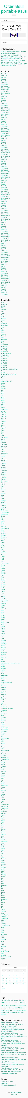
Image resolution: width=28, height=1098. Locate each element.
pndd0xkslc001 (5, 750)
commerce (4, 469)
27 (13, 983)
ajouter (3, 322)
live (2, 637)
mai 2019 (3, 226)
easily (2, 521)
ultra (2, 913)
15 (20, 978)
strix (2, 855)
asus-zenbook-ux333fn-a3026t (9, 369)
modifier (3, 665)
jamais (3, 619)
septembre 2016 (5, 282)
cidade (3, 456)
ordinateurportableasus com (9, 1073)
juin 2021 (3, 182)
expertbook (4, 537)
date (2, 497)
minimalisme (4, 658)
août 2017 (3, 263)
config (3, 476)
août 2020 (3, 200)
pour (2, 770)
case (2, 432)
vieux (2, 936)
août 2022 (3, 158)
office (12, 1007)
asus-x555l (4, 362)
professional (4, 785)
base (2, 385)
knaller (3, 626)
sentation (3, 834)
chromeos (4, 455)
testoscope (4, 885)
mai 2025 (3, 100)
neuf (2, 684)
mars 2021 (4, 187)
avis (2, 379)
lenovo (3, 633)
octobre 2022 (4, 154)
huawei (3, 596)
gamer (3, 567)
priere (2, 778)
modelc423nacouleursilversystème (10, 663)
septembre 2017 (5, 261)
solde (2, 843)
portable (3, 755)
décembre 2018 (5, 235)
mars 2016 (4, 292)
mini (2, 656)
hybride (3, 598)
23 (23, 981)
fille (2, 544)
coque (3, 484)
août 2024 (3, 116)
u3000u (3, 909)
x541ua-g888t (5, 951)
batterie (3, 386)
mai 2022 (3, 163)
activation (3, 318)
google (3, 581)
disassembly (4, 514)
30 (23, 983)
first (2, 547)
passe (2, 726)
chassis (3, 448)
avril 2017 (3, 270)
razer (2, 803)
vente (2, 932)
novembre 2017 (5, 257)
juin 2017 (3, 266)
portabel (3, 754)
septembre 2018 (5, 240)
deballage (3, 500)
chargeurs (4, 444)
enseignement (5, 528)
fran (2, 554)
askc (2, 341)
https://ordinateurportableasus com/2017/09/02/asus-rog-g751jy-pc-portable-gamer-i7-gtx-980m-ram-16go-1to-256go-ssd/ (13, 1042)
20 (13, 981)
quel (2, 796)
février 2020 (4, 210)
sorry (2, 846)
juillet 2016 (4, 285)
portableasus (4, 757)
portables (3, 761)
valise (2, 927)
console (3, 479)
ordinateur (4, 707)
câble (2, 420)
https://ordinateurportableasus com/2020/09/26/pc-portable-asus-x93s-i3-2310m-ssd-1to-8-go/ (13, 1029)
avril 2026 (3, 81)
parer (2, 722)
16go (4, 1000)
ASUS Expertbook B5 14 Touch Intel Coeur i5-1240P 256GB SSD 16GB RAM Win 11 (13, 57)
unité (2, 922)
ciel (2, 458)
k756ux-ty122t (5, 623)
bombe (3, 399)
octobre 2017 (4, 259)
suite (2, 857)
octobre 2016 (4, 280)
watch (2, 944)
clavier (3, 462)
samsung (3, 829)
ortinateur (4, 714)
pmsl (2, 749)
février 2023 (4, 147)
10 (3, 978)
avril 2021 (3, 186)
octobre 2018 (4, 238)
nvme (2, 696)
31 (3, 986)
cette (2, 435)
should (3, 840)
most (2, 673)
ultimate (3, 911)
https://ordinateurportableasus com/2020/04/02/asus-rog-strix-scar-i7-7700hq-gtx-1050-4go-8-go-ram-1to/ (12, 1069)
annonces (3, 336)
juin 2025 (3, 98)
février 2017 (4, 273)
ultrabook (3, 916)
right (2, 822)
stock (2, 853)
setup (2, 836)
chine (2, 449)
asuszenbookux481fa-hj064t (8, 374)
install (2, 607)
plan (2, 745)
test (2, 882)
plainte (3, 743)
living (2, 638)
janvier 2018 (4, 254)
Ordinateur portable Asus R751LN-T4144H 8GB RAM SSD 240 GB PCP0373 (14, 64)
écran (2, 1014)
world (2, 948)
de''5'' (2, 498)
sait (2, 827)
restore (3, 815)
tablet (2, 871)
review (3, 817)
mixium (3, 661)
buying (3, 411)
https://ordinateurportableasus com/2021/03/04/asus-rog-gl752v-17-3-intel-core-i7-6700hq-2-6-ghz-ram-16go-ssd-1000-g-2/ (13, 1053)
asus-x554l (4, 360)
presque (3, 775)
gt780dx (3, 584)
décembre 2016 (5, 277)
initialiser (3, 603)
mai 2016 (3, 289)
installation (4, 609)
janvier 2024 (4, 128)
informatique (4, 600)
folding (3, 551)
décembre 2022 (5, 151)
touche (3, 892)
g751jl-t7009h (5, 563)
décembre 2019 (5, 214)
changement (4, 437)
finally (3, 546)
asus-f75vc (4, 346)
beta (2, 393)
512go (23, 1000)
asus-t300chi (4, 355)
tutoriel (3, 908)
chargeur (3, 442)
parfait (3, 724)
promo (3, 787)
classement (4, 460)
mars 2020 (4, 208)
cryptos (3, 493)
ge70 (2, 577)
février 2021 (4, 189)
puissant (3, 791)
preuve (3, 777)
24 (3, 983)
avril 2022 (3, 165)
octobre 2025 (4, 91)
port (2, 752)
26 (10, 983)
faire (2, 540)
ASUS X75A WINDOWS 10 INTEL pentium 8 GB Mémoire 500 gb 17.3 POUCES (13, 61)
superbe (3, 864)
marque (3, 645)
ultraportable (4, 918)
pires (2, 742)
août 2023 (3, 137)
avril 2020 (3, 207)
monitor (3, 666)
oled (2, 700)
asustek (3, 372)
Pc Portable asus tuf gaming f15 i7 (11, 55)
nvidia (8, 1008)
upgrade (3, 923)
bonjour (3, 400)
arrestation (4, 339)
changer (3, 439)
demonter (3, 505)
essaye (3, 532)
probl (2, 784)
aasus (2, 313)
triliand (3, 902)
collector (3, 463)
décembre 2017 (5, 256)
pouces (10, 1010)
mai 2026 (3, 79)
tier (2, 888)
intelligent (3, 616)
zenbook (3, 955)
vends (2, 930)
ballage (3, 383)
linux (2, 635)
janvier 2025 (4, 107)
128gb (7, 1000)
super (2, 860)
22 (20, 981)
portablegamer (5, 759)
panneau (3, 719)
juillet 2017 (4, 264)
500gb (17, 1000)
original (3, 712)
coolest (3, 483)
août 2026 (3, 74)
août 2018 (3, 242)
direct (2, 509)
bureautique (4, 409)
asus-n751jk (4, 351)
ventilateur (4, 934)
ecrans (3, 525)
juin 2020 (3, 203)
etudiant (3, 533)
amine (2, 330)
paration (3, 721)
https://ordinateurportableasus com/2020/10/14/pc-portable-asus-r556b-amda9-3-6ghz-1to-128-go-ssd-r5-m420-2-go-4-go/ (14, 1035)
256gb (12, 1000)
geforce (14, 1005)
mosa (2, 672)
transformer (4, 899)
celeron (13, 1003)
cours (2, 488)
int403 (2, 610)
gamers (3, 568)
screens (3, 833)
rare (2, 801)
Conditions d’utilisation (7, 1081)
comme (3, 465)
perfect (3, 735)
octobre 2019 (4, 217)
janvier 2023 (4, 149)
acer (2, 316)
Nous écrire (4, 1083)
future (2, 558)
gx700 (3, 589)
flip (24, 1003)
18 (6, 981)
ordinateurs (4, 710)
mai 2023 (3, 142)
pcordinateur (4, 729)
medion (3, 649)
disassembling (5, 512)
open (2, 701)
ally (2, 329)
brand (2, 406)
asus (2, 343)
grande (3, 582)
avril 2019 (3, 228)
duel (2, 519)
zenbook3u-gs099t (6, 957)
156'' (10, 1000)
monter (3, 670)
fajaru (2, 542)
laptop (3, 628)
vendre (3, 929)
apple (2, 337)
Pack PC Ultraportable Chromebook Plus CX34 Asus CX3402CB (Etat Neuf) (13, 52)
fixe (2, 549)
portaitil (3, 763)
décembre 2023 (5, 130)
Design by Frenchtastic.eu (15, 1092)
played (3, 747)
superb (3, 862)
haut (2, 593)
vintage (3, 937)
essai (2, 530)
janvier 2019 (4, 233)
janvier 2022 (4, 170)
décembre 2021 (5, 172)
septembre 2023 (5, 135)
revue (3, 819)
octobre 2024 (4, 112)
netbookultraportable (6, 682)
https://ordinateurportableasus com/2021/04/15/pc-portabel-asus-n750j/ (12, 1048)
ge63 (2, 575)
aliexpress (4, 323)
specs (2, 852)
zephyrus (3, 958)
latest (2, 631)
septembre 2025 (5, 93)
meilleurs (3, 654)
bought (3, 402)
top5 (2, 890)
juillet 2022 (4, 159)
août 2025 (3, 95)
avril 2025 (3, 102)
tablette (3, 873)
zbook (2, 953)
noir (1, 1007)
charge (3, 441)
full (25, 1003)
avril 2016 (3, 291)
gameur (3, 570)
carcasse (3, 427)
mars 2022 (4, 166)
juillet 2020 (4, 201)
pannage (3, 717)
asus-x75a (4, 365)
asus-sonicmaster (6, 353)
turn (2, 904)
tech (2, 880)
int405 (2, 612)
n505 (2, 677)
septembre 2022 (5, 156)
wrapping (3, 950)
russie (3, 824)
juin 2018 (3, 245)
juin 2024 (3, 119)
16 (23, 978)
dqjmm (3, 518)
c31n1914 (3, 416)
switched (3, 866)
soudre (3, 848)
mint (2, 659)
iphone (3, 617)
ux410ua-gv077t (5, 925)
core (2, 486)
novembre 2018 (5, 236)
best (2, 392)
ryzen (16, 1010)
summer (3, 859)
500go (20, 1000)
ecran (2, 523)
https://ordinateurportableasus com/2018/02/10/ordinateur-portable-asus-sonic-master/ (12, 1064)
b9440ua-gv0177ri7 (6, 381)
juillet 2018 (4, 243)
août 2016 (3, 284)
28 (17, 983)
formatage (4, 553)
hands (3, 591)
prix (2, 780)
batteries (3, 388)
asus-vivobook (5, 357)
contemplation (5, 481)
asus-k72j (4, 350)
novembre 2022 (5, 152)
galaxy (3, 565)
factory (3, 539)
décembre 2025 (5, 88)
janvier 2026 (4, 86)
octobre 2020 (4, 196)
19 (10, 981)
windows (3, 946)
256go (15, 1000)
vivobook (3, 939)
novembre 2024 (5, 110)
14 (17, 978)
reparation (4, 811)
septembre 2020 (5, 198)
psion (2, 789)
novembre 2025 (5, 89)
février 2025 (4, 105)
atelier (3, 376)
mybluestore (4, 675)
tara (2, 878)
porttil (2, 768)
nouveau (3, 689)
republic (3, 813)
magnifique (4, 644)
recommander (5, 804)
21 (17, 981)
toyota (3, 897)
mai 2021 (3, 184)
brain (2, 404)
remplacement (5, 808)
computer (3, 472)
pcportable (4, 731)
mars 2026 (4, 83)
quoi (2, 797)
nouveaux (3, 691)
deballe (3, 502)
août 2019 (3, 221)
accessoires (4, 315)
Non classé (4, 686)
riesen (3, 820)
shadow (3, 838)
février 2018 (4, 252)
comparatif (4, 470)
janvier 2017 (4, 275)
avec (2, 378)
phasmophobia (5, 738)
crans (2, 491)
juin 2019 (3, 224)
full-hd (3, 556)
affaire (3, 320)
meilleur (3, 651)
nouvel (3, 693)
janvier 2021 (4, 191)
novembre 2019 (5, 215)
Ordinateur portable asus (14, 8)
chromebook (4, 453)
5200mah (3, 309)
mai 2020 (3, 205)
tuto (2, 906)
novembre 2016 (5, 278)
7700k (2, 311)
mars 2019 (4, 229)
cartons (3, 430)
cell (2, 434)
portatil (3, 764)
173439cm (4, 304)
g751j (2, 561)
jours (2, 621)
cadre (2, 425)
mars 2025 (4, 103)
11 (6, 978)
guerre (3, 586)
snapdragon (4, 841)
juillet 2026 (4, 75)
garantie (3, 574)
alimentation (4, 325)
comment (3, 467)
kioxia (2, 624)
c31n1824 (3, 414)
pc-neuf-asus (5, 728)
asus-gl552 (4, 348)
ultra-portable (5, 915)
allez (2, 327)
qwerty (3, 799)
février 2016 (4, 294)
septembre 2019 (5, 219)
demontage (4, 504)
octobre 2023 (4, 133)
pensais (3, 733)
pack (2, 715)
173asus (3, 306)
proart (2, 782)
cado (2, 423)
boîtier (3, 397)
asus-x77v (4, 367)
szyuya (3, 869)
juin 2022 (3, 161)
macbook (3, 642)
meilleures (4, 652)
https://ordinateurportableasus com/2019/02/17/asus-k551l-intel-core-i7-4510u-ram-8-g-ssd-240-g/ (12, 1024)
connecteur (4, 477)
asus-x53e (4, 358)
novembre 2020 (5, 194)
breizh (3, 407)
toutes (3, 895)
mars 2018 (4, 250)
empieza (3, 526)
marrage (3, 647)
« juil (3, 988)
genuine (3, 579)
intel (2, 614)
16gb (2, 302)
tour (2, 894)
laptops (3, 630)
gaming (3, 572)
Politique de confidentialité (8, 1085)
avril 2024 (3, 123)
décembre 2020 (5, 193)
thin (2, 887)
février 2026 (4, 84)
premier (3, 773)
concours (3, 474)
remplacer (4, 810)
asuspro (3, 371)
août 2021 (3, 179)
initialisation (4, 602)
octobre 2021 (4, 175)
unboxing (3, 920)
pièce (2, 740)
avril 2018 (3, 249)
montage (3, 668)
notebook (3, 687)
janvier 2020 (4, 212)
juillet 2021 (4, 180)
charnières (4, 446)
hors (2, 595)
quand (3, 794)
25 (6, 983)
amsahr (3, 332)
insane (3, 605)
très (2, 901)
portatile (3, 766)
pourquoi (3, 771)
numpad (3, 694)
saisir (2, 826)
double (3, 516)
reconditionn (4, 806)
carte (2, 428)
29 (20, 983)
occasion (3, 698)
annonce (3, 334)
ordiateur (3, 705)
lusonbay (3, 640)
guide (2, 588)
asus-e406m (4, 344)
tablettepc (4, 875)
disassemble (4, 511)
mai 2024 (3, 121)
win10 (8, 1012)
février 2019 (4, 231)
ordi (2, 703)
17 (3, 981)
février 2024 (4, 126)
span (2, 850)
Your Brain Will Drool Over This (12, 27)
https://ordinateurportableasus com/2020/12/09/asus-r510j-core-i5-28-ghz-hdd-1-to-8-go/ (13, 1059)
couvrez (3, 490)
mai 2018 (3, 247)
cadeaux (3, 421)
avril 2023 (3, 144)
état (5, 1014)
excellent (3, 535)
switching (3, 867)
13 (13, 978)
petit (2, 736)
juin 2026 (3, 77)
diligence (3, 507)
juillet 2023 (4, 138)
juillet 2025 (4, 96)
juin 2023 (3, 140)
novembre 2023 (5, 131)
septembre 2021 (5, 177)
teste (2, 883)
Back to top (14, 1094)
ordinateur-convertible (7, 708)
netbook (3, 680)
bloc (2, 395)
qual (2, 792)
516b (2, 308)
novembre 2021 (5, 173)
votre (2, 943)
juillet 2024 (4, 117)
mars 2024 (4, 124)
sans (2, 831)
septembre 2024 (5, 114)
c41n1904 (3, 418)
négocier (3, 679)
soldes (3, 845)
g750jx (3, 560)
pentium (24, 1007)
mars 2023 (4, 145)
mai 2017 (3, 268)
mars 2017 (4, 271)
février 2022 (4, 168)
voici (2, 941)
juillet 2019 (4, 222)
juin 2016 (3, 287)
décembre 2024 (5, 109)
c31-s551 (3, 413)
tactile (3, 876)
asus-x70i (4, 364)
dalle (2, 495)
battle (2, 390)
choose (3, 451)
